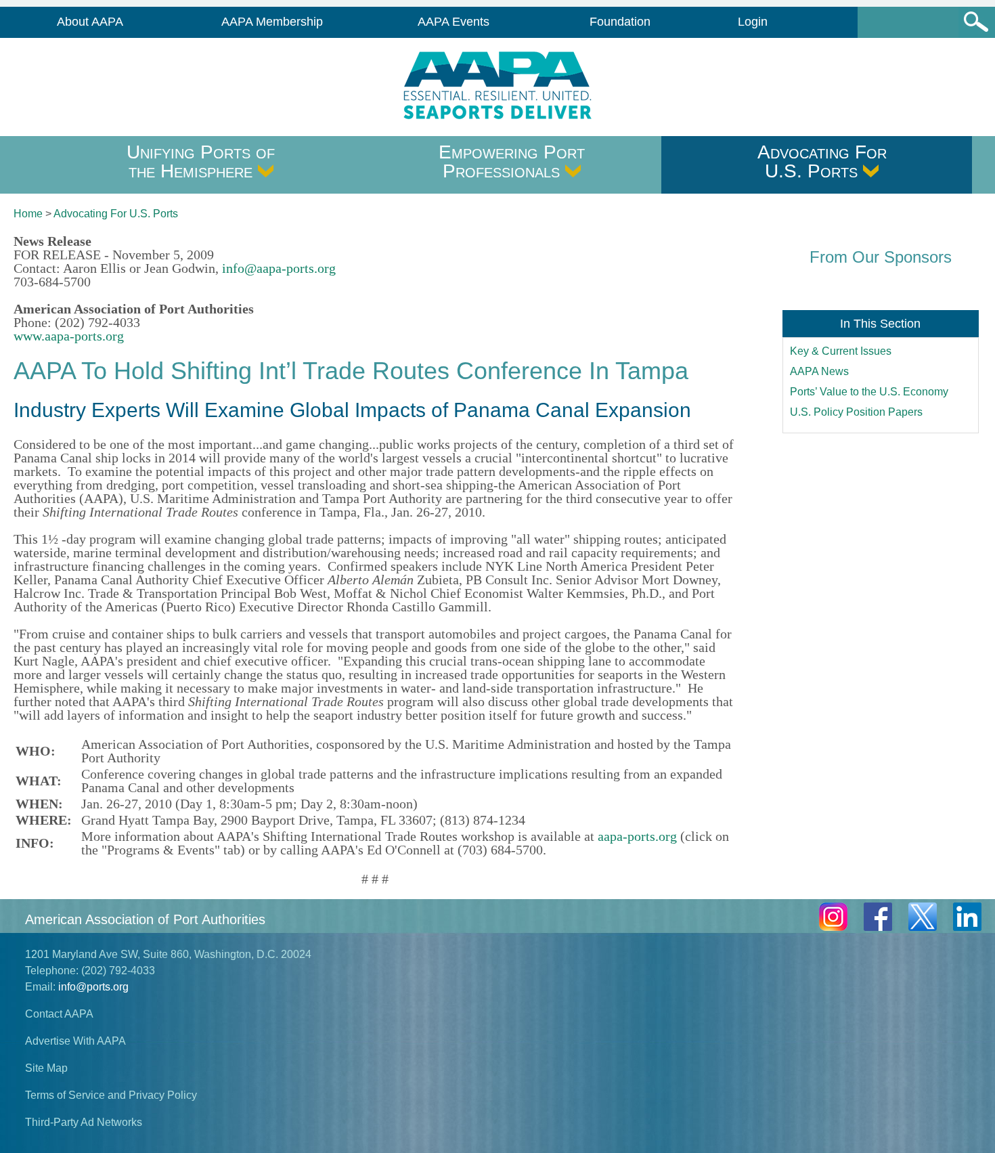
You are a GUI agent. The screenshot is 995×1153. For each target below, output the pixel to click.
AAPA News (819, 371)
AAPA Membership (272, 21)
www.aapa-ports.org (69, 335)
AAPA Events (453, 21)
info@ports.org (93, 987)
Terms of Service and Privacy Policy (111, 1095)
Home (28, 213)
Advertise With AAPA (75, 1041)
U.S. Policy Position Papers (856, 412)
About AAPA (90, 21)
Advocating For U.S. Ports (822, 161)
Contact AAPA (59, 1014)
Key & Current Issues (840, 351)
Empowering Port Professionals (512, 161)
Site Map (46, 1068)
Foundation (620, 21)
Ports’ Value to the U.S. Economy (869, 391)
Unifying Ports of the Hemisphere (201, 161)
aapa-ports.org (637, 836)
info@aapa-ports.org (279, 268)
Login (753, 21)
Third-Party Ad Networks (83, 1122)
